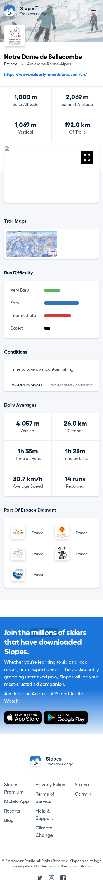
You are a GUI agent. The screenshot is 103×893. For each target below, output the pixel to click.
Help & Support (44, 815)
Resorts (12, 811)
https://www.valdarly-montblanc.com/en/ (45, 75)
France (10, 64)
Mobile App (16, 801)
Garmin (83, 794)
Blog (9, 820)
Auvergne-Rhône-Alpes (49, 64)
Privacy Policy (50, 784)
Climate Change (44, 831)
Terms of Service (45, 798)
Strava (82, 784)
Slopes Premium (14, 788)
